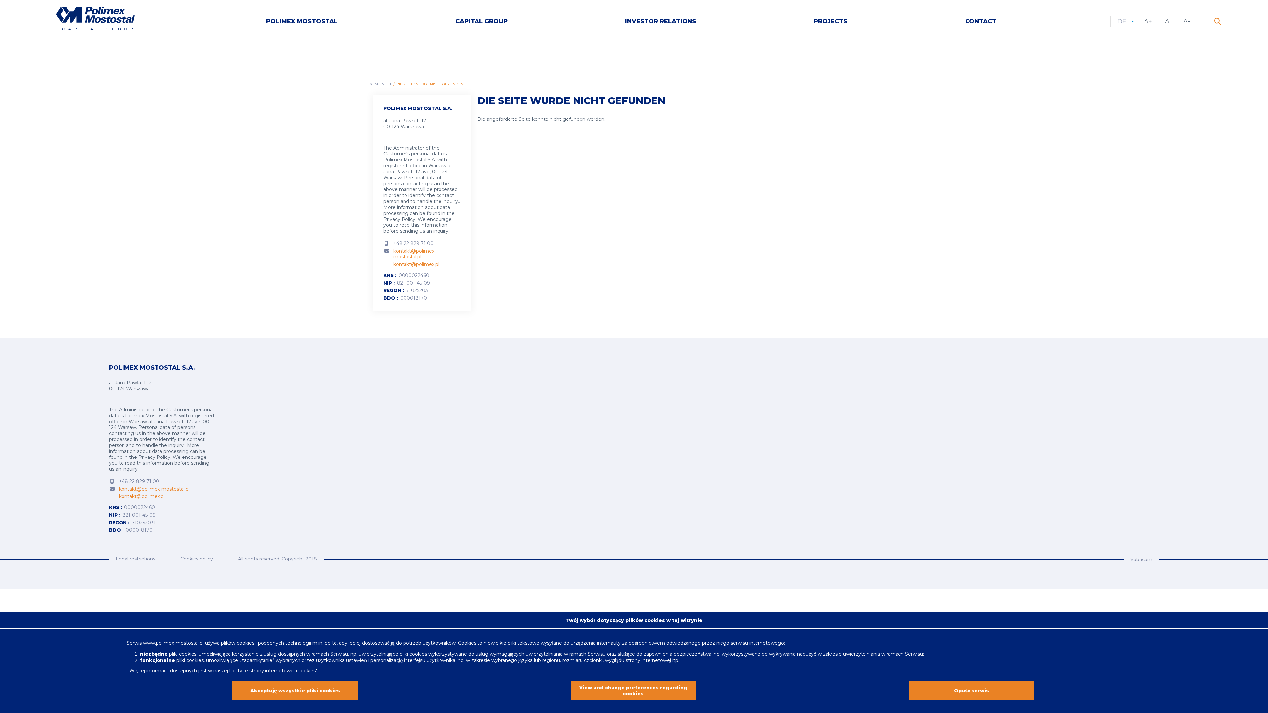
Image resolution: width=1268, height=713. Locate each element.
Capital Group (481, 21)
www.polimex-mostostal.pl (174, 643)
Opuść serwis (971, 691)
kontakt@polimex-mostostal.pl (414, 254)
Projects (830, 21)
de (1125, 21)
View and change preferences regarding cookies (633, 690)
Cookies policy (196, 559)
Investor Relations (660, 21)
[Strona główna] (90, 19)
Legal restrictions (135, 559)
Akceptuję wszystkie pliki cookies (295, 691)
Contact (980, 21)
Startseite (381, 84)
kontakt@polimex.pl (416, 264)
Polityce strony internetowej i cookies (272, 670)
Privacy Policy (399, 219)
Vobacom (1141, 559)
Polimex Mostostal (301, 21)
